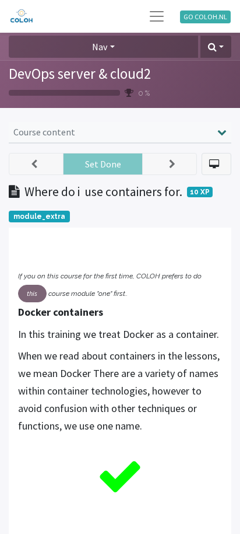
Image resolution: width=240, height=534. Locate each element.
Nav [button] (99, 47)
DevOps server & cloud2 (80, 73)
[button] (215, 47)
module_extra (39, 216)
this (32, 293)
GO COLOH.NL (205, 16)
